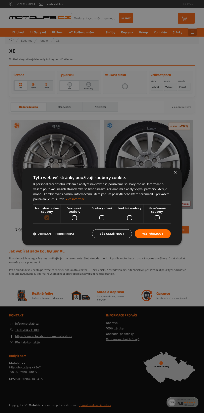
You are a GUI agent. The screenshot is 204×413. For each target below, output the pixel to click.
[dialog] (102, 206)
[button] (54, 234)
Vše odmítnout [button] (112, 233)
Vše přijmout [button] (152, 233)
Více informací (75, 199)
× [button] (175, 172)
